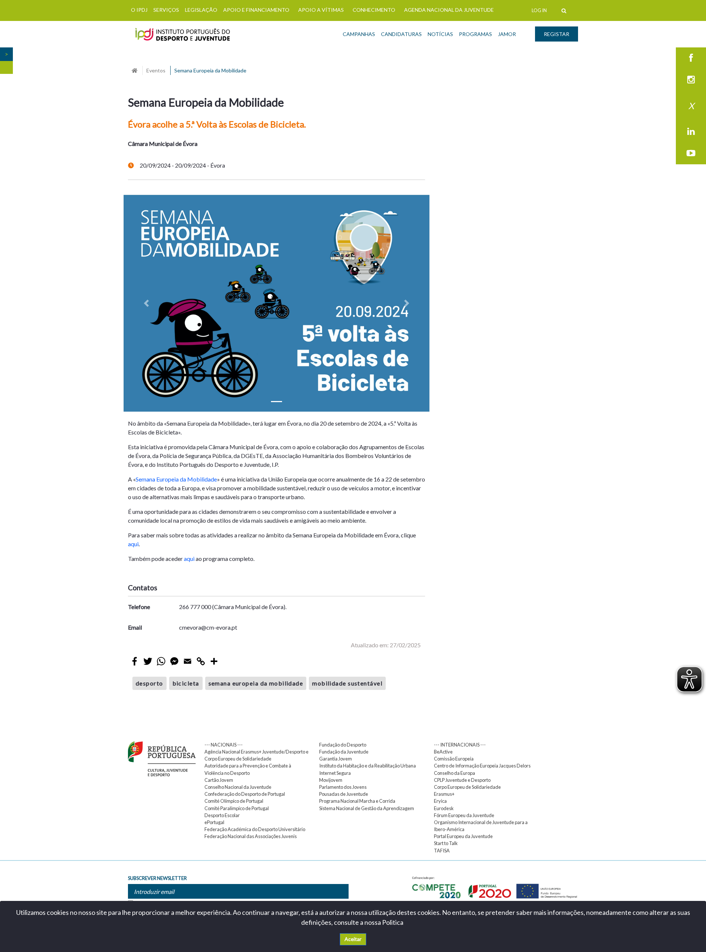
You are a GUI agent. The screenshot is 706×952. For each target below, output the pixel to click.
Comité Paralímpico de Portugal (236, 808)
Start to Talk (446, 843)
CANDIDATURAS (401, 34)
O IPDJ (139, 10)
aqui (133, 543)
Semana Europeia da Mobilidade (176, 479)
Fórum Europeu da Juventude (464, 815)
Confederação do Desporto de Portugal (244, 794)
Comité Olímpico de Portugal (233, 801)
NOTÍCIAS (440, 34)
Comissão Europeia (454, 759)
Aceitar (353, 939)
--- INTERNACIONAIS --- (460, 745)
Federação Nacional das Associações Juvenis (250, 836)
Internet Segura (335, 773)
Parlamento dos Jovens (343, 787)
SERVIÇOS (166, 10)
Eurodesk (444, 808)
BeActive (443, 752)
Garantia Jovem (335, 759)
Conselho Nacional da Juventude (237, 787)
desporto (149, 683)
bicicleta (185, 683)
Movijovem (330, 780)
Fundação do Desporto (342, 745)
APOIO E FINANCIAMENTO (256, 10)
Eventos (155, 70)
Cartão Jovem (218, 780)
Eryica (440, 801)
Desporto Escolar (222, 815)
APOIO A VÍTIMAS (321, 10)
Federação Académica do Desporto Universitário (254, 829)
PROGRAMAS (475, 34)
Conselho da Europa (454, 773)
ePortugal (214, 822)
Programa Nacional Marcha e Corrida (357, 801)
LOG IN (539, 10)
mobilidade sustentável (347, 683)
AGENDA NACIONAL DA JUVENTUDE (449, 10)
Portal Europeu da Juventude (463, 836)
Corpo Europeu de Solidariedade (467, 787)
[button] (147, 303)
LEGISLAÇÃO (201, 10)
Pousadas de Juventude (343, 794)
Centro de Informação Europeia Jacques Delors (482, 766)
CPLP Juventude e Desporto (462, 780)
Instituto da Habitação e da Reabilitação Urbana (367, 766)
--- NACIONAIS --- (223, 745)
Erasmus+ (444, 794)
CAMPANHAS (359, 34)
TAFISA (442, 850)
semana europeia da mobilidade (255, 683)
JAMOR (507, 34)
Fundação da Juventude (343, 752)
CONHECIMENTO (374, 10)
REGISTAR (556, 34)
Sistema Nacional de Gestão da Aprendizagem (366, 808)
